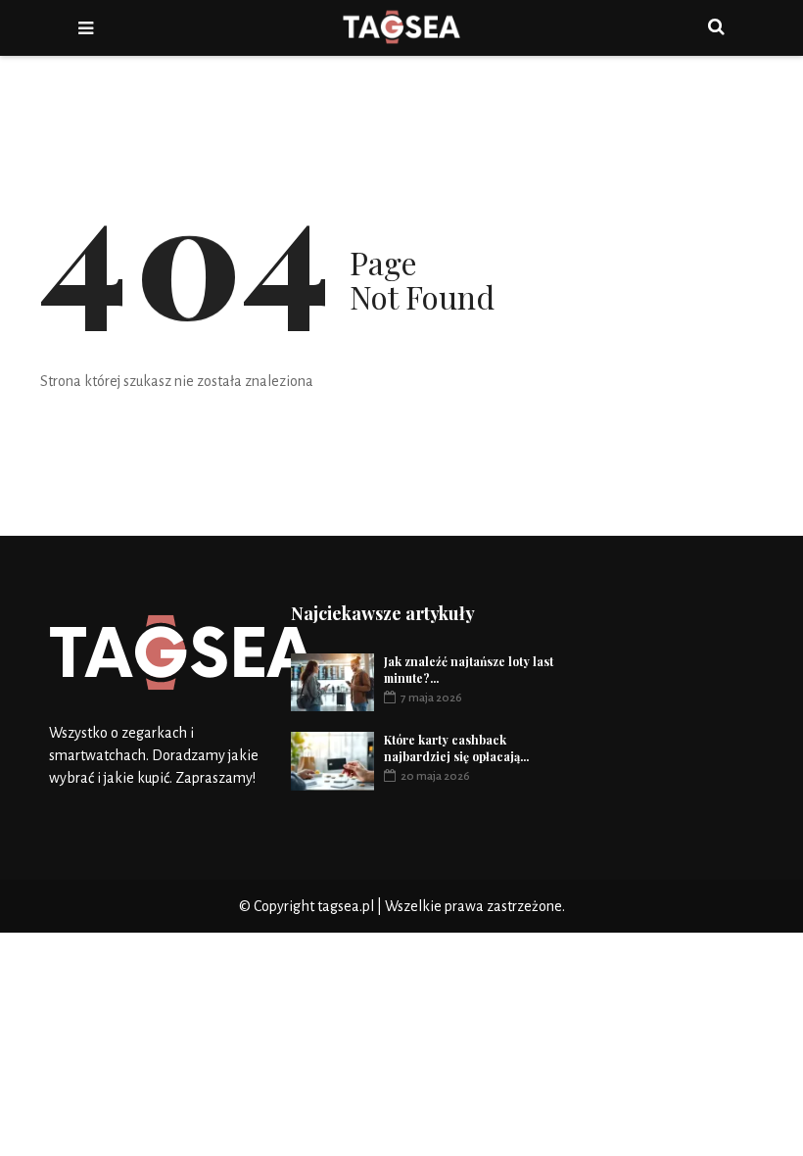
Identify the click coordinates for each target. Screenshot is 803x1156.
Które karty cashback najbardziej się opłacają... (456, 748)
